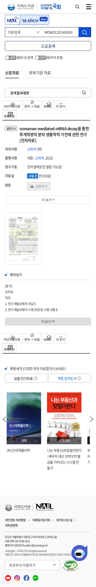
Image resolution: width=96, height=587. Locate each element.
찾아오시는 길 (64, 520)
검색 (77, 7)
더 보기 (60, 106)
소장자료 (12, 73)
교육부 (31, 148)
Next (92, 419)
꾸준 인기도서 (67, 378)
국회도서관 (20, 6)
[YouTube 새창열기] (8, 576)
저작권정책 (11, 525)
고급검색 (48, 46)
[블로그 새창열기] (35, 576)
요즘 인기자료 (23, 378)
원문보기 (42, 186)
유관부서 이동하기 (22, 565)
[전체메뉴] (88, 6)
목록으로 (9, 116)
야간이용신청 (12, 106)
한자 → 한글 (32, 106)
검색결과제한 (19, 92)
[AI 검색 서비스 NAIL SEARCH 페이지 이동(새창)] (27, 20)
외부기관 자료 (40, 73)
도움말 (35, 378)
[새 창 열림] (71, 565)
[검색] (85, 32)
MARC (48, 106)
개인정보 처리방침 (15, 520)
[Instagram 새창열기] (17, 576)
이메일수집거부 (41, 520)
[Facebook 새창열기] (26, 576)
